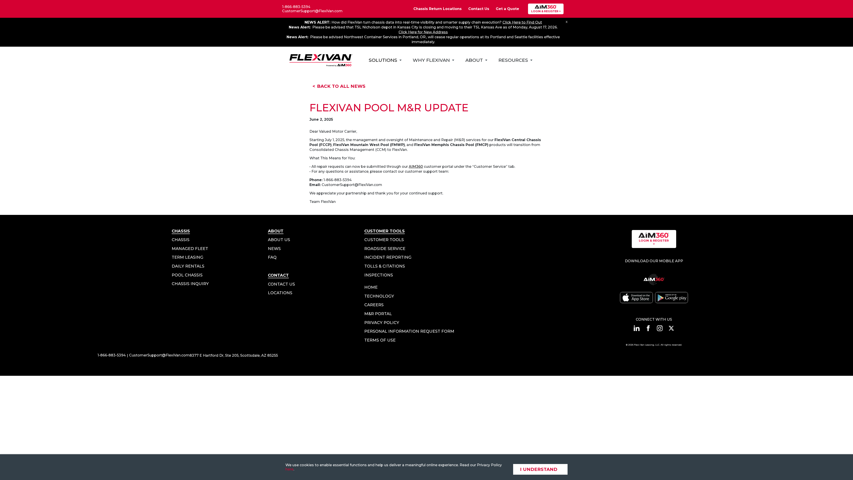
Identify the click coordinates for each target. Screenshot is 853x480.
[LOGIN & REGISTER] (546, 9)
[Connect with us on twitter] (671, 328)
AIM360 (416, 166)
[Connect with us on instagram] (659, 328)
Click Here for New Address (423, 32)
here (289, 469)
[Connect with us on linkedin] (636, 328)
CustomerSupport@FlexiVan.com (312, 11)
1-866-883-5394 (296, 7)
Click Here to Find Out (522, 22)
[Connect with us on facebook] (648, 328)
